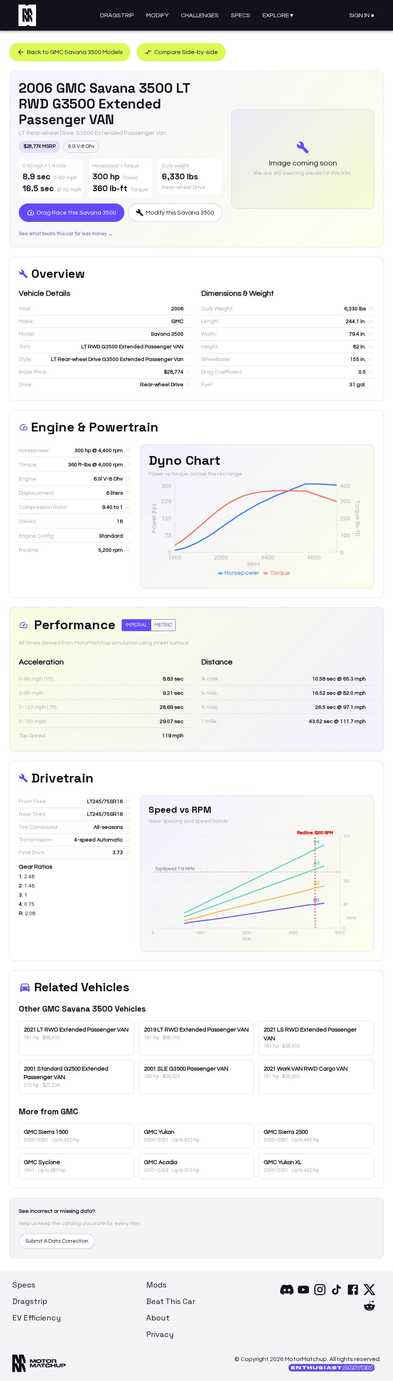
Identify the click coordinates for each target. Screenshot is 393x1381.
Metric (163, 625)
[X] (369, 1294)
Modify (157, 15)
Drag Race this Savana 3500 (76, 213)
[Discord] (287, 1294)
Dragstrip (117, 15)
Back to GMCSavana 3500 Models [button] (75, 52)
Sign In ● (362, 15)
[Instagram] (320, 1294)
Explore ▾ (278, 15)
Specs (240, 15)
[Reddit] (369, 1310)
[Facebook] (353, 1294)
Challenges (200, 15)
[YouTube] (303, 1294)
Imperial (136, 625)
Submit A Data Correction (56, 1241)
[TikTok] (336, 1294)
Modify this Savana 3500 (180, 213)
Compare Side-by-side (186, 52)
